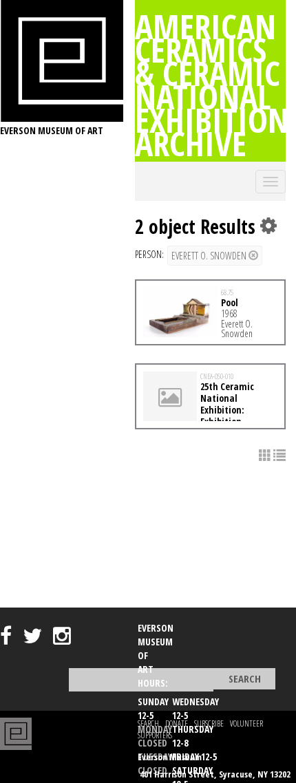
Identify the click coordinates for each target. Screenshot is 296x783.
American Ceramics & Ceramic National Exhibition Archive (212, 84)
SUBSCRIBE (209, 723)
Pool (229, 302)
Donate (176, 723)
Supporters (155, 735)
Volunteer (246, 723)
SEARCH (148, 723)
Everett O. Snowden (210, 255)
